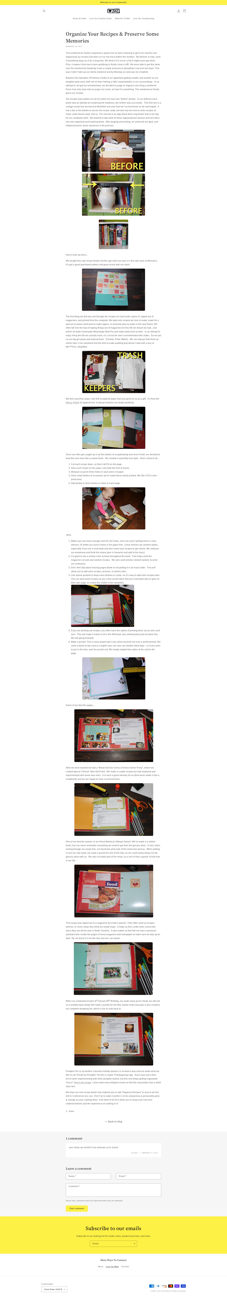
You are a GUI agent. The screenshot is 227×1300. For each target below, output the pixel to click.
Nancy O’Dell (72, 402)
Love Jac (160, 1291)
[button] (44, 11)
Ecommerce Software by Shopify (174, 1291)
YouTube (125, 1267)
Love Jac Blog (112, 1267)
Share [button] (71, 1111)
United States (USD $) (53, 1289)
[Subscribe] (134, 1244)
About (100, 1267)
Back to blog (115, 1121)
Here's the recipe (82, 1082)
